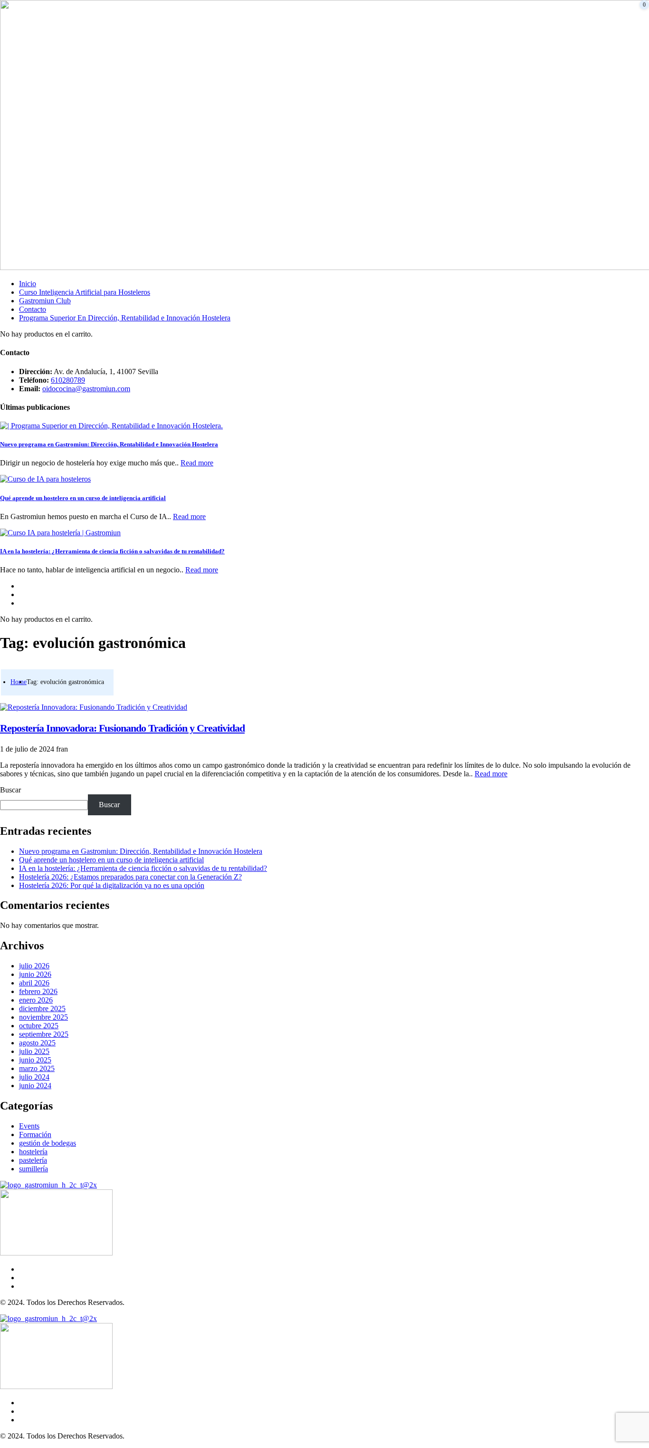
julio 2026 (34, 966)
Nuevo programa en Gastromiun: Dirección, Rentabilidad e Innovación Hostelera (109, 444)
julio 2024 (34, 1077)
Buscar (10, 790)
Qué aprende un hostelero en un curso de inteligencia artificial (83, 498)
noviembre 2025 (43, 1017)
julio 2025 (34, 1051)
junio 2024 (35, 1085)
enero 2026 (36, 1000)
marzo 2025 (37, 1068)
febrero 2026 (38, 991)
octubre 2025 (38, 1026)
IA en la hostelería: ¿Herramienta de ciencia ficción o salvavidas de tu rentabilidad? (112, 551)
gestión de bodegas (47, 1143)
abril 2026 (34, 983)
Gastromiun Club (45, 301)
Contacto (32, 309)
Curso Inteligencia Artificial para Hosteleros (84, 292)
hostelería (33, 1152)
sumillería (33, 1169)
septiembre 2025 (43, 1034)
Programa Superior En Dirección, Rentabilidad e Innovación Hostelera (124, 318)
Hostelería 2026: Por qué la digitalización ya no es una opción (111, 885)
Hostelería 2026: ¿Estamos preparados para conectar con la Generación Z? (130, 877)
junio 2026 (35, 974)
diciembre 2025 (42, 1008)
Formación (35, 1134)
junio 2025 (35, 1060)
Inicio (27, 284)
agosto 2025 (37, 1043)
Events (29, 1126)
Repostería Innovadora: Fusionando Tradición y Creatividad (122, 728)
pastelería (33, 1160)
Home (18, 681)
